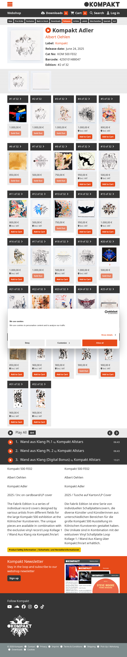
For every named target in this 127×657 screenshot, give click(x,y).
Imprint (55, 646)
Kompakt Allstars (70, 441)
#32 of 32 (38, 384)
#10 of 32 (106, 146)
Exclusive (30, 21)
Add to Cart (85, 136)
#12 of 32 (38, 194)
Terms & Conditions (73, 646)
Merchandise (95, 21)
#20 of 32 (106, 241)
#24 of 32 (83, 289)
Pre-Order (19, 21)
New (10, 21)
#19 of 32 (83, 241)
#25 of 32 (106, 289)
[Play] (10, 432)
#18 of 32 (60, 241)
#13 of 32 (60, 194)
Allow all (100, 343)
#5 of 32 (106, 99)
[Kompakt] (102, 4)
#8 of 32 (60, 146)
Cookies (31, 649)
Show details (107, 335)
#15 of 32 (106, 194)
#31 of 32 (15, 384)
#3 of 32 (60, 99)
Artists (76, 21)
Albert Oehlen (57, 36)
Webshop (14, 13)
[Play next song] (116, 432)
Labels (84, 21)
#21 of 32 (15, 289)
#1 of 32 (14, 99)
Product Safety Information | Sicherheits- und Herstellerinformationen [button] (44, 549)
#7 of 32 (37, 146)
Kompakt (61, 43)
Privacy (43, 646)
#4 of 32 (83, 99)
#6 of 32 (14, 146)
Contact (31, 646)
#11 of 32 (15, 194)
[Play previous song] (110, 432)
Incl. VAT (83, 130)
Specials (107, 21)
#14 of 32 (83, 194)
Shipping (91, 646)
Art (114, 21)
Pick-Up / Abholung (110, 646)
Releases (67, 21)
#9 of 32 (83, 146)
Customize (62, 343)
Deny (27, 343)
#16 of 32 (15, 241)
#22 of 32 (38, 289)
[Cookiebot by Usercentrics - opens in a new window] (106, 312)
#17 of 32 (38, 241)
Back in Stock (42, 21)
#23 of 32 (60, 289)
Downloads (56, 21)
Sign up (14, 578)
